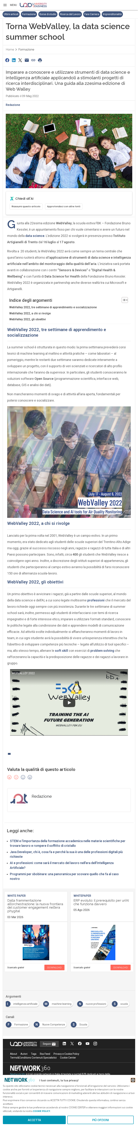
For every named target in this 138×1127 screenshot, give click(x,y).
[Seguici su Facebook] (80, 1043)
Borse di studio (48, 14)
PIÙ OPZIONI (100, 1119)
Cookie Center (68, 1057)
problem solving (102, 650)
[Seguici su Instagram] (95, 1043)
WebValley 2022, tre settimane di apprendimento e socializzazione (53, 307)
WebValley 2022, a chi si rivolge (30, 313)
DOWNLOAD (54, 967)
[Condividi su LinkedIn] (14, 60)
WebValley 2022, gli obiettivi (27, 319)
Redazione (13, 105)
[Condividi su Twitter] (20, 60)
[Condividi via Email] (27, 60)
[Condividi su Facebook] (7, 60)
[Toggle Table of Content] (123, 300)
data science (34, 236)
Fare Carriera (91, 14)
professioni (96, 600)
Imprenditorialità (112, 14)
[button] (10, 5)
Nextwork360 (18, 1074)
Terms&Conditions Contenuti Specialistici (33, 1057)
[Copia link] (33, 60)
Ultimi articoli (11, 14)
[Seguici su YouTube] (87, 1043)
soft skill (61, 650)
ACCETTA (34, 1119)
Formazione (29, 14)
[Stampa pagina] (40, 60)
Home (10, 49)
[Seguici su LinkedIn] (64, 1043)
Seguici (47, 1043)
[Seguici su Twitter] (72, 1043)
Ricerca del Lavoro (70, 14)
